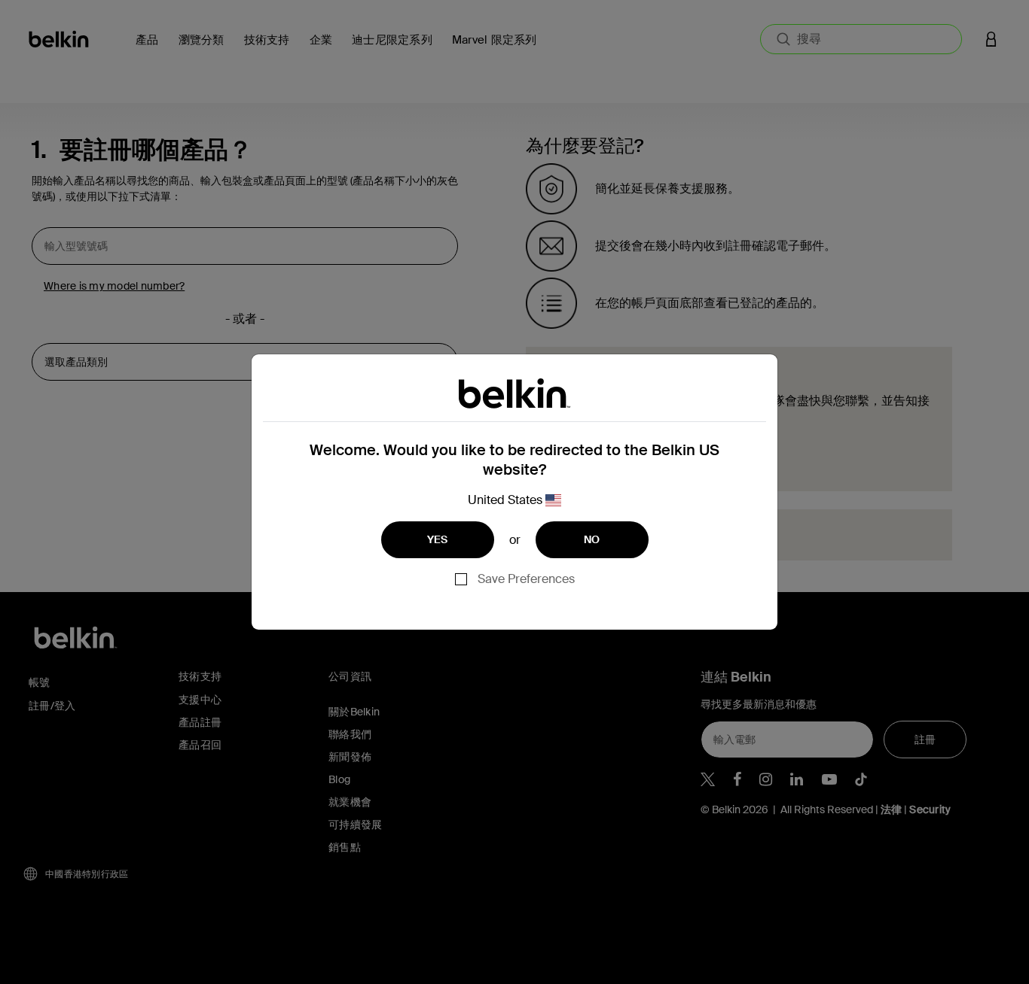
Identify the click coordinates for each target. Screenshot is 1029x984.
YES (437, 539)
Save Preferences (526, 579)
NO (592, 539)
